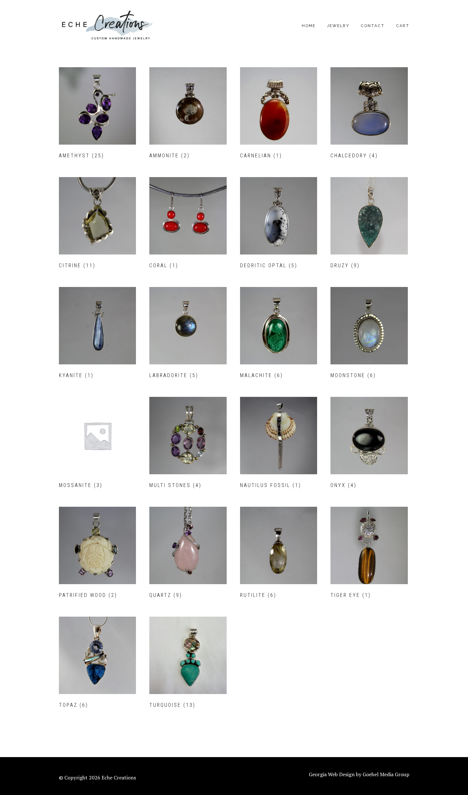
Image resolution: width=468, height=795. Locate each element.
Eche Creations (106, 26)
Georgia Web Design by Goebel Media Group (359, 774)
